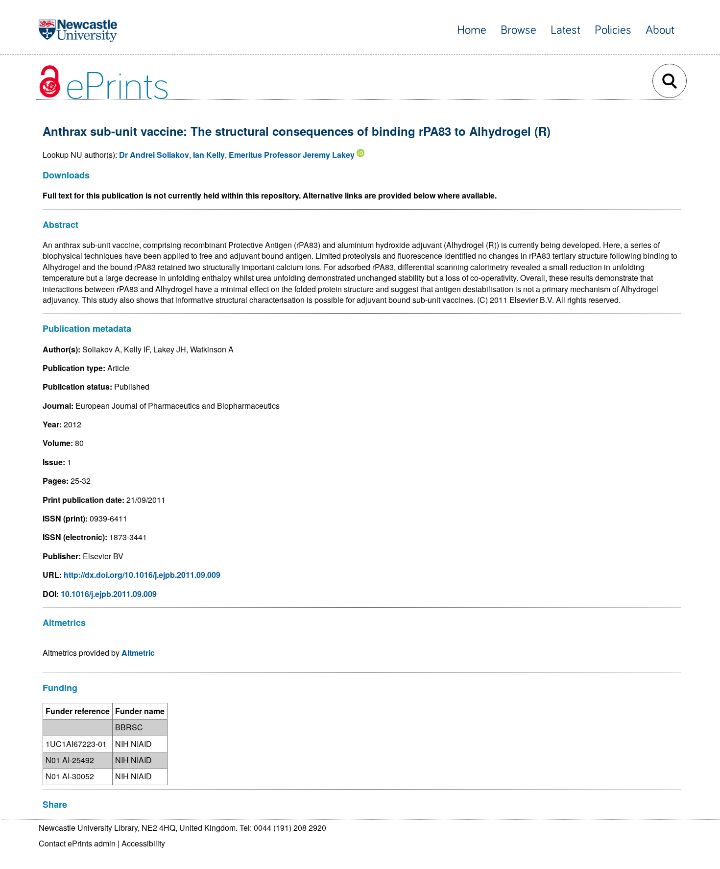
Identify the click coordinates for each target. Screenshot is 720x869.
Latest (565, 30)
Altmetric (138, 652)
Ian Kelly (209, 154)
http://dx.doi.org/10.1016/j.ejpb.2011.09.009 (142, 574)
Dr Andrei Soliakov (154, 154)
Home (471, 30)
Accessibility (143, 843)
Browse (518, 30)
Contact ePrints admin (77, 843)
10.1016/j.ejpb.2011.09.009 (109, 593)
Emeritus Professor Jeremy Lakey (292, 154)
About (660, 30)
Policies (613, 30)
